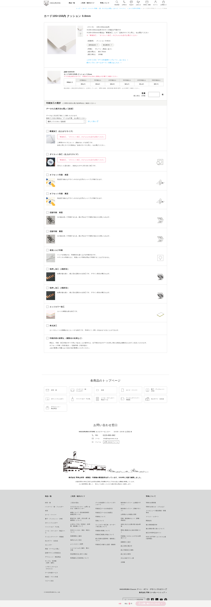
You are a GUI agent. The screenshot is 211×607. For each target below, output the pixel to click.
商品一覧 (72, 3)
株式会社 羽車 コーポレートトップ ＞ (153, 592)
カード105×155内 (134, 8)
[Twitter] (157, 599)
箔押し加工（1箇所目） (59, 269)
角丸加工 (53, 326)
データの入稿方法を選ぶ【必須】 (60, 109)
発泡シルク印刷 (56, 250)
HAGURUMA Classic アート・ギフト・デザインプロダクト (142, 589)
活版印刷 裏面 (56, 231)
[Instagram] (148, 599)
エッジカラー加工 (57, 307)
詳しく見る (92, 121)
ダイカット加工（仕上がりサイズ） (64, 154)
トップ (78, 8)
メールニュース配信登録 (135, 599)
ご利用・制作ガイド (88, 3)
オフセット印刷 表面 (59, 175)
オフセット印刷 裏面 (59, 194)
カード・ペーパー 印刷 (90, 8)
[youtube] (161, 599)
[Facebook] (152, 599)
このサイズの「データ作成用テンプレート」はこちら (106, 60)
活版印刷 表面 (56, 212)
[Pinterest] (165, 599)
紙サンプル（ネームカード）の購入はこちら (103, 62)
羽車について (104, 3)
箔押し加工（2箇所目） (59, 288)
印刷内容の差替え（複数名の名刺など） (66, 338)
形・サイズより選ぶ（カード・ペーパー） (112, 8)
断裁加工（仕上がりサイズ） (62, 131)
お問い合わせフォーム (111, 442)
